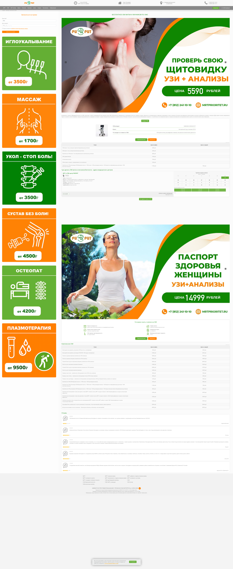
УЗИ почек (130, 482)
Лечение (24, 7)
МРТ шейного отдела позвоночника (137, 476)
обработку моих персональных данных (19, 28)
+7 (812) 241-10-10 (213, 2)
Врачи (19, 7)
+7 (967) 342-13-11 (213, 3)
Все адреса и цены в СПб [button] (145, 199)
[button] (66, 62)
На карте (66, 193)
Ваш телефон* (5, 23)
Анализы (30, 7)
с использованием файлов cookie (111, 563)
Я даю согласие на (15, 28)
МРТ (4, 7)
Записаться (215, 8)
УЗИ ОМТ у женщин (110, 482)
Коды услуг (228, 142)
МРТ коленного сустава (133, 478)
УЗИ (8, 7)
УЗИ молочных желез (88, 484)
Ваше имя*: (4, 18)
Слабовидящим (226, 7)
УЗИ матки (73, 115)
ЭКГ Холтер (13, 7)
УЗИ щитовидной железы (112, 480)
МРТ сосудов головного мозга (91, 480)
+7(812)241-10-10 (168, 194)
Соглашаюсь (133, 561)
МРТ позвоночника (110, 476)
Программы (45, 7)
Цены (34, 7)
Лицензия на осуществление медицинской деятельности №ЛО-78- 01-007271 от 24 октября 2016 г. (116, 490)
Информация (53, 7)
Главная (3, 10)
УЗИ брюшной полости (89, 482)
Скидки (39, 7)
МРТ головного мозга (89, 478)
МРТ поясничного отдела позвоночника (115, 478)
